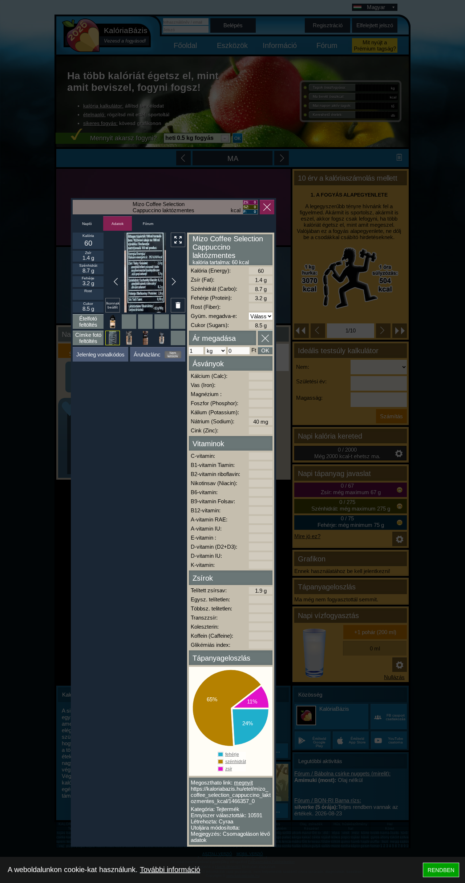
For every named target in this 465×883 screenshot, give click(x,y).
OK (265, 350)
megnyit (243, 782)
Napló (87, 224)
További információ (170, 870)
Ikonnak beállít (113, 305)
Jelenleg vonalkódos (100, 354)
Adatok (118, 224)
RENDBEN (441, 870)
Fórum (148, 224)
